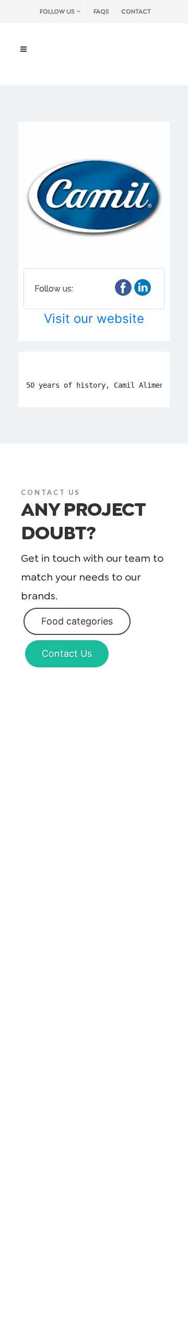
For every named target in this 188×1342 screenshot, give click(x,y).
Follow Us (57, 11)
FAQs (101, 11)
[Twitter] (142, 287)
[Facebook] (123, 287)
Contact (136, 11)
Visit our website (94, 318)
